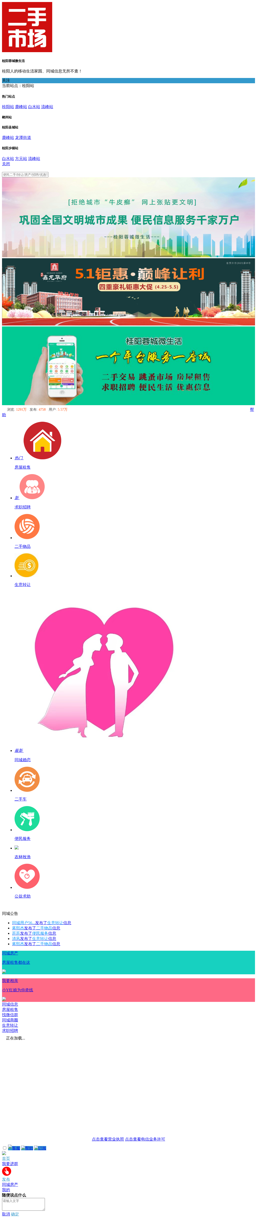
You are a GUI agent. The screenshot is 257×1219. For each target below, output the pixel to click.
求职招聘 (10, 1030)
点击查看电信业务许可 (145, 1139)
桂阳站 (8, 107)
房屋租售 (10, 1009)
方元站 (21, 158)
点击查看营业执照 (108, 1139)
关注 (6, 80)
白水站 (34, 107)
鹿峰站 (21, 107)
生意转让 (10, 1025)
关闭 (6, 164)
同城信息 (10, 1004)
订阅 (42, 1148)
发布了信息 (41, 923)
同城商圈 (10, 1020)
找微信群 (10, 1015)
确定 (15, 1214)
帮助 (29, 1148)
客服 (16, 1148)
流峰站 (47, 107)
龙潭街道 (23, 137)
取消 (6, 1214)
